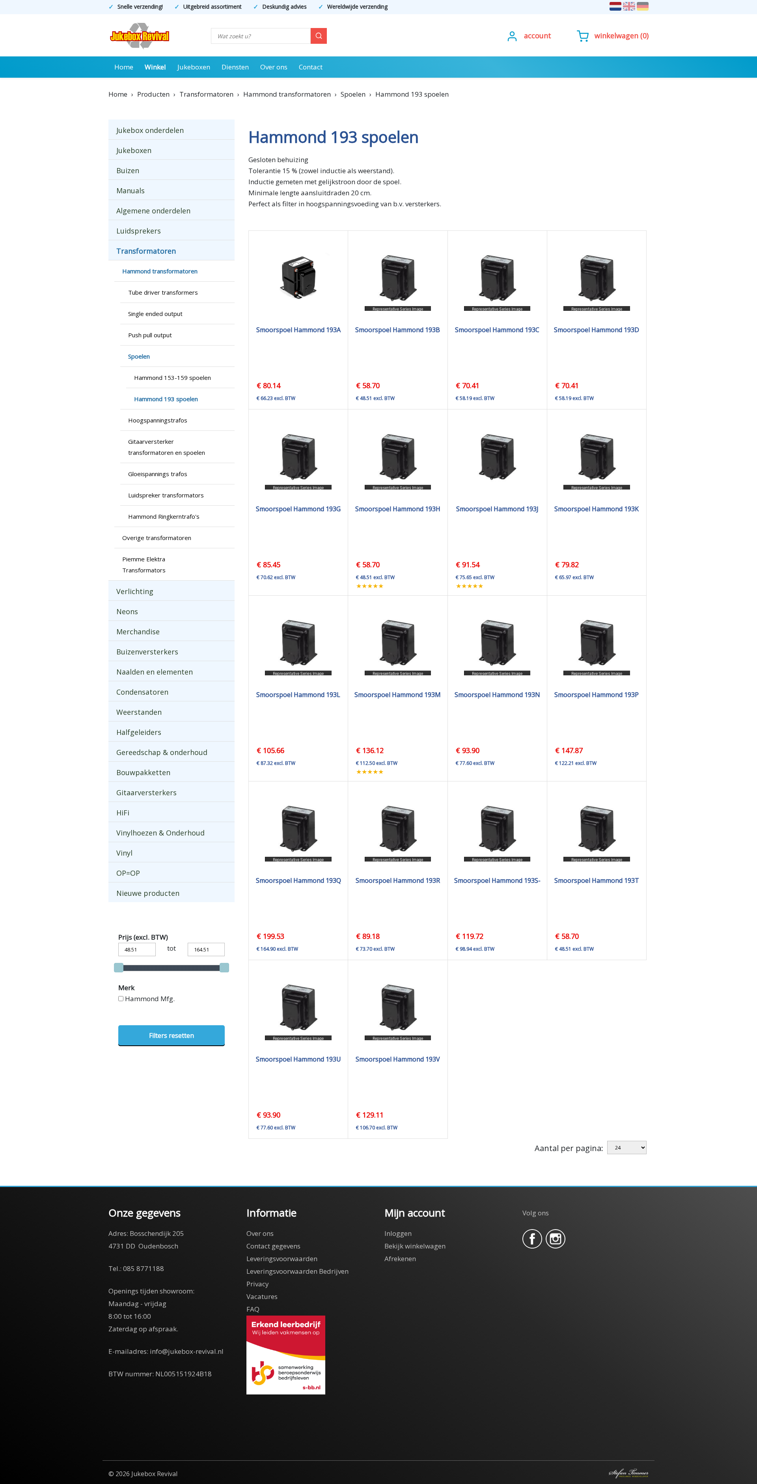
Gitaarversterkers (146, 792)
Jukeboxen (193, 66)
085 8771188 (143, 1268)
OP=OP (128, 873)
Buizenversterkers (147, 651)
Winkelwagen (616, 35)
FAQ (252, 1309)
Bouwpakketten (143, 772)
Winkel (155, 66)
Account (537, 35)
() (622, 35)
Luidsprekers (138, 230)
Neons (127, 611)
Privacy (257, 1283)
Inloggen (398, 1233)
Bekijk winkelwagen (415, 1245)
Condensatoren (142, 692)
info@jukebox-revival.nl (187, 1351)
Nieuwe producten (147, 893)
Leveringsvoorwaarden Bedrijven (297, 1271)
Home (123, 66)
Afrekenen (400, 1258)
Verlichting (134, 591)
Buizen (127, 170)
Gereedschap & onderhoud (161, 752)
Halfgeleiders (138, 732)
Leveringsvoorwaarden (281, 1258)
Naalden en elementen (154, 672)
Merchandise (138, 631)
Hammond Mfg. (150, 998)
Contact (311, 66)
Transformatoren (146, 251)
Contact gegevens (273, 1245)
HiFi (122, 812)
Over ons (273, 66)
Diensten (235, 66)
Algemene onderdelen (153, 210)
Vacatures (262, 1296)
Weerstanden (139, 712)
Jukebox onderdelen (150, 130)
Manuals (130, 190)
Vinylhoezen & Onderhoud (160, 832)
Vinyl (124, 853)
